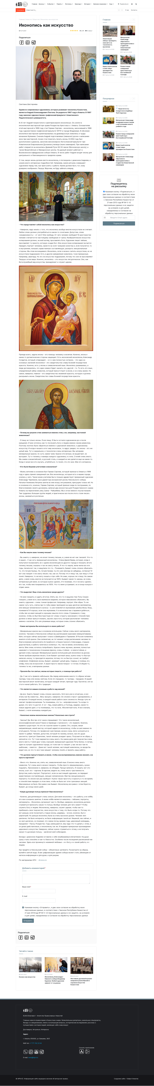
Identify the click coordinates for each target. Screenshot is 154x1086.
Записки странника (99, 4)
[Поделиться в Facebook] (21, 42)
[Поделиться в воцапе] (27, 42)
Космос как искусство (27, 977)
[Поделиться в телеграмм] (33, 42)
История (87, 4)
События (50, 4)
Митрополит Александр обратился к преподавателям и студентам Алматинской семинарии (127, 43)
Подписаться (124, 4)
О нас (127, 10)
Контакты (134, 10)
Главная (34, 4)
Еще (110, 4)
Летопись (68, 4)
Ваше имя (26, 887)
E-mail (24, 896)
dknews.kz (42, 860)
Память (59, 4)
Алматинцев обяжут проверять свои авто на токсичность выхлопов (109, 43)
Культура (78, 4)
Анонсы (41, 4)
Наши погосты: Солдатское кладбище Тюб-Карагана (124, 111)
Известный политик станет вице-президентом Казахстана (125, 147)
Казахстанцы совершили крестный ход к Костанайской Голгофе (47, 10)
